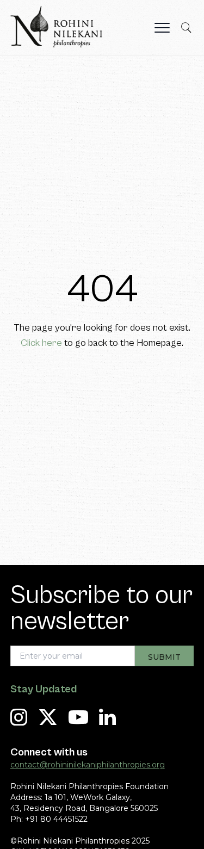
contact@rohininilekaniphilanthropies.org (87, 765)
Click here (41, 343)
